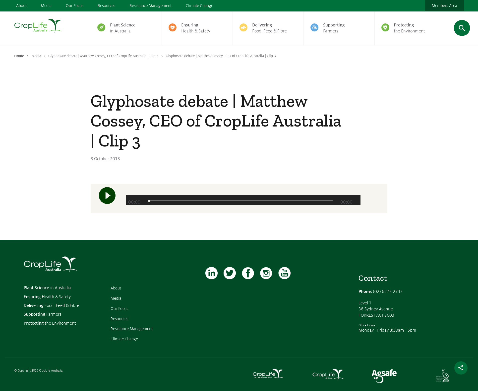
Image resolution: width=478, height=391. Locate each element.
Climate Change (199, 5)
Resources (106, 5)
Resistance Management (150, 5)
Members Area (444, 5)
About (21, 5)
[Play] (107, 195)
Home (19, 56)
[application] (243, 200)
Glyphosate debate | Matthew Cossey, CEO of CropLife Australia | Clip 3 (103, 56)
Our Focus (74, 5)
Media (46, 5)
